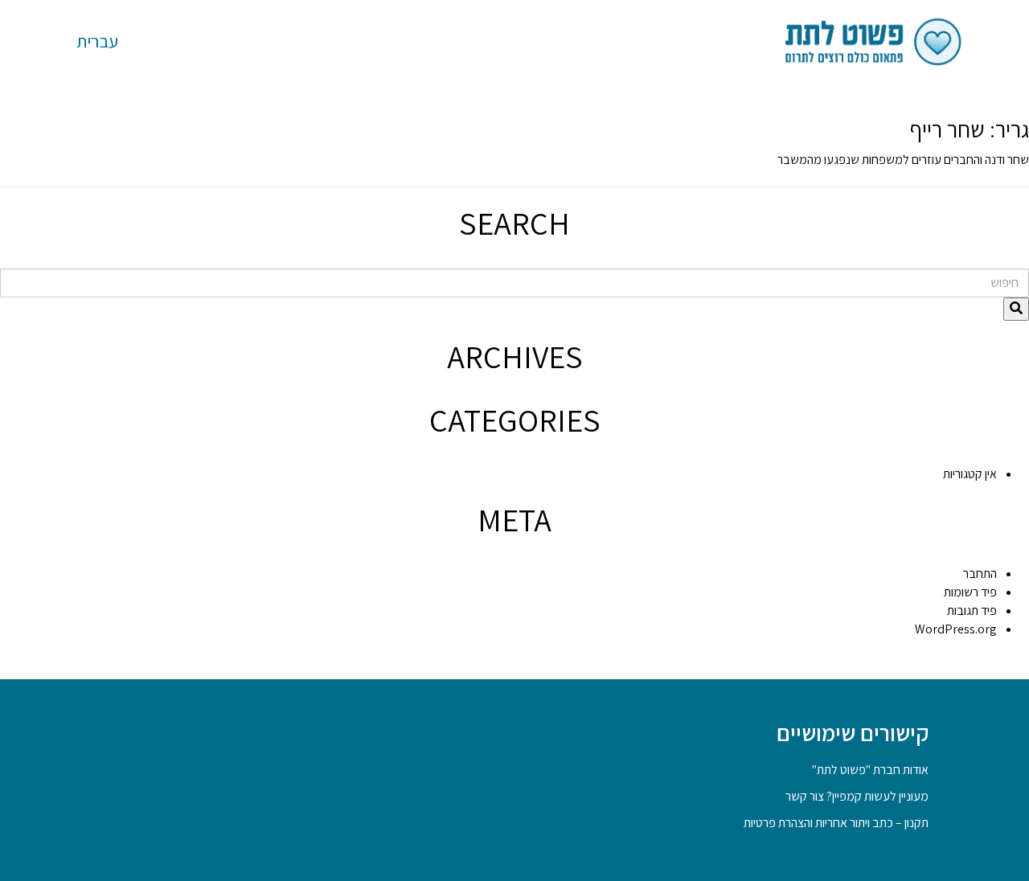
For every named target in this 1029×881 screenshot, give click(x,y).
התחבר (980, 573)
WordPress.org (956, 629)
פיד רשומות (970, 592)
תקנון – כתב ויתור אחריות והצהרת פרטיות (836, 822)
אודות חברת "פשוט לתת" (870, 769)
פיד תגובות (972, 610)
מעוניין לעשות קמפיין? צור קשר (857, 796)
